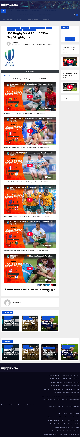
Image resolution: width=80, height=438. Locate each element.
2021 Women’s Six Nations (48, 396)
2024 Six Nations (60, 403)
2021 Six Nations (58, 392)
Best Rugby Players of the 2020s (71, 416)
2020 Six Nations (60, 389)
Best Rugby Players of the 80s (71, 423)
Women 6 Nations (50, 11)
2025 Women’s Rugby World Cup (56, 406)
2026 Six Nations (48, 410)
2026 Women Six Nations (60, 410)
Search (65, 27)
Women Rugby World (27, 15)
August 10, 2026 (10, 354)
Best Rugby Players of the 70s (55, 423)
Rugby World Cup (9, 15)
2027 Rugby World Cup (73, 410)
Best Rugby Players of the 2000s (71, 413)
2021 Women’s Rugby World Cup (71, 392)
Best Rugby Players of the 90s (62, 427)
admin (16, 42)
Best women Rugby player (12, 19)
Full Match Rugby (32, 19)
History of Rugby (21, 11)
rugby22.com (9, 5)
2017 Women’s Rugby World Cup (71, 385)
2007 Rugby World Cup (56, 378)
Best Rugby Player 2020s (48, 317)
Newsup (24, 404)
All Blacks (17, 28)
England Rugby (25, 28)
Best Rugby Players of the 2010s (53, 416)
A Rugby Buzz (47, 19)
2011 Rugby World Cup (56, 382)
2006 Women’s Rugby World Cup (71, 375)
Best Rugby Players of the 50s (55, 420)
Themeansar (30, 404)
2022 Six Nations (60, 396)
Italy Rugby (48, 28)
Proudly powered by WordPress (9, 404)
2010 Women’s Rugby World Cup (71, 378)
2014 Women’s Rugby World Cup (71, 382)
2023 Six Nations (60, 399)
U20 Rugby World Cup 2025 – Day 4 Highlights (42, 290)
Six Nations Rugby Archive (50, 434)
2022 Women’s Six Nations (72, 396)
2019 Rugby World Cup (49, 389)
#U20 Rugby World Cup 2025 (43, 44)
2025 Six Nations (57, 375)
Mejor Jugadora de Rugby (55, 430)
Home (10, 11)
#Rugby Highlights (28, 44)
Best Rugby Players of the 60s (71, 420)
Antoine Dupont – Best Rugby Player (48, 323)
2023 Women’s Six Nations (72, 399)
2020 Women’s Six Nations (72, 389)
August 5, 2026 (49, 354)
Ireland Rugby (41, 28)
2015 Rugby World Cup (56, 385)
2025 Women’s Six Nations (72, 406)
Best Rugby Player (46, 15)
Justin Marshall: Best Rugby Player (18, 289)
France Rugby (33, 28)
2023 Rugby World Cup (49, 399)
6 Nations (35, 11)
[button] (74, 15)
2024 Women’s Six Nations (72, 403)
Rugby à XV (66, 430)
